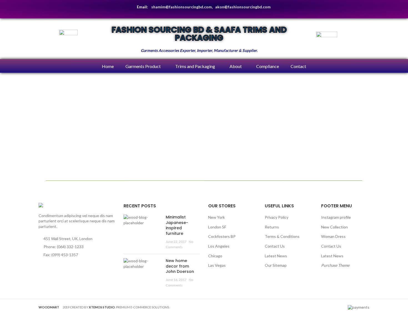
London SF (217, 227)
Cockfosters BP (222, 236)
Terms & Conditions (282, 236)
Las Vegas (217, 265)
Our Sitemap (276, 265)
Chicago (215, 255)
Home (108, 66)
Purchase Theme (335, 265)
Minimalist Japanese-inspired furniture (177, 225)
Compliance (267, 66)
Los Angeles (219, 246)
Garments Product (143, 66)
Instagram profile (336, 217)
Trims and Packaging (195, 66)
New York (216, 217)
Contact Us (275, 246)
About (236, 66)
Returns (272, 227)
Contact (298, 66)
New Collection (334, 227)
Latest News (276, 255)
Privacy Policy (276, 217)
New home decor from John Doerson (180, 266)
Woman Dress (333, 236)
